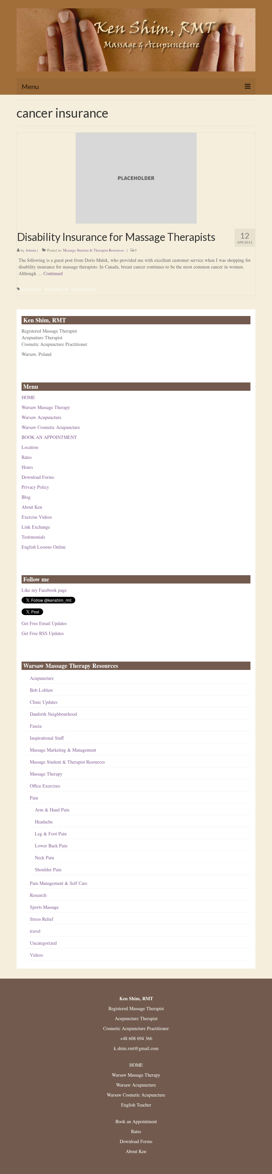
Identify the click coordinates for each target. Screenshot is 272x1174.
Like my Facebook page (44, 590)
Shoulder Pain (48, 869)
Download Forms (38, 477)
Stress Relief (41, 919)
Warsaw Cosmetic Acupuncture (51, 427)
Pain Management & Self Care (58, 883)
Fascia (35, 726)
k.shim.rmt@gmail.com (136, 1048)
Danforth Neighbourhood (53, 714)
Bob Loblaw (41, 690)
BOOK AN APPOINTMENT (49, 437)
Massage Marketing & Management (63, 750)
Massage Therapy (46, 774)
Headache (44, 821)
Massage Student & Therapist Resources (93, 250)
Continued (53, 273)
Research (38, 895)
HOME (28, 397)
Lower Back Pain (51, 845)
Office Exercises (45, 786)
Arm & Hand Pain (52, 809)
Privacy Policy (35, 487)
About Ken (32, 507)
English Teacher (136, 1105)
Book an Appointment (136, 1121)
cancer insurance (31, 289)
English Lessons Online (44, 547)
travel (35, 931)
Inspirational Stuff (47, 738)
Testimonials (33, 537)
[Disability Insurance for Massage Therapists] (136, 177)
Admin (31, 250)
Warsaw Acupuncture (41, 417)
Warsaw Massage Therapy (46, 407)
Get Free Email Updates (44, 623)
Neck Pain (44, 857)
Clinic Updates (43, 702)
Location (30, 447)
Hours (27, 467)
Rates (27, 457)
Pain (34, 798)
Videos (36, 955)
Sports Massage (44, 907)
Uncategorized (43, 943)
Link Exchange (36, 527)
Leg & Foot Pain (51, 833)
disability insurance (84, 289)
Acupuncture (42, 678)
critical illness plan (56, 289)
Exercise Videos (37, 517)
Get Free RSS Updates (43, 633)
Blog (26, 497)
